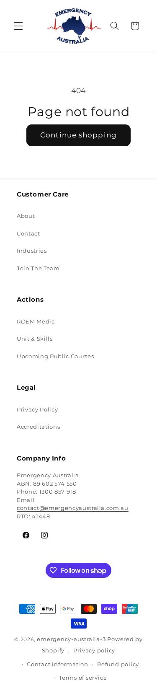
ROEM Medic (36, 321)
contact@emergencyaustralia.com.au (73, 508)
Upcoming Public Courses (55, 356)
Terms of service (83, 677)
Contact (28, 233)
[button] (18, 26)
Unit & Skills (35, 338)
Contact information (57, 664)
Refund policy (118, 664)
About (26, 215)
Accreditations (38, 426)
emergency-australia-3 (71, 639)
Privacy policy (94, 650)
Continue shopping (78, 135)
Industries (32, 250)
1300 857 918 (57, 491)
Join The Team (38, 268)
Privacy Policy (37, 409)
